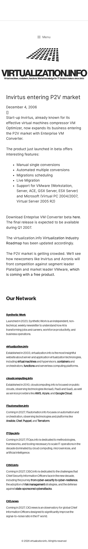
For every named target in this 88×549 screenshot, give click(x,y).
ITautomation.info (17, 406)
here (76, 217)
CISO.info (12, 465)
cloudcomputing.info (19, 378)
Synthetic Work (16, 314)
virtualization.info (44, 73)
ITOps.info (12, 433)
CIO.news (12, 501)
